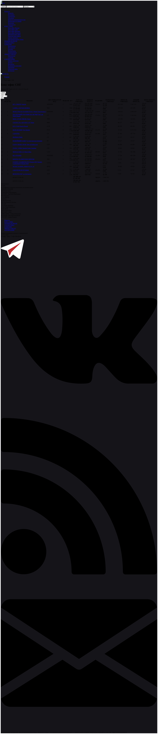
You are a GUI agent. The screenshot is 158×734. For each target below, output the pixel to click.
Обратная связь (13, 69)
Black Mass (28, 152)
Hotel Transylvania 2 (40, 111)
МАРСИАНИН (17, 130)
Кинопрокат (12, 46)
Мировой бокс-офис (14, 34)
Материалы (11, 56)
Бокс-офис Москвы (14, 31)
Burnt (29, 119)
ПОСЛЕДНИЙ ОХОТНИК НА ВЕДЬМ (25, 114)
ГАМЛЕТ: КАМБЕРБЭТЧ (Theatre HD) (25, 162)
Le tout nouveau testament (34, 141)
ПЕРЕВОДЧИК (17, 137)
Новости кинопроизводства (16, 19)
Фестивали (11, 47)
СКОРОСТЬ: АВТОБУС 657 (22, 122)
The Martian (26, 130)
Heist (32, 122)
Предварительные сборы (15, 39)
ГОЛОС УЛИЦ (17, 148)
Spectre (24, 104)
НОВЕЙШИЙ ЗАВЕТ (20, 141)
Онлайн (10, 49)
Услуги (10, 62)
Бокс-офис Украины (14, 33)
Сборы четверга (13, 38)
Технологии (12, 24)
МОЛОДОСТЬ (17, 174)
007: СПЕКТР (17, 104)
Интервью (11, 15)
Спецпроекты (12, 52)
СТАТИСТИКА (9, 43)
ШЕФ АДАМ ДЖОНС (20, 119)
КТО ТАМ (16, 126)
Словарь (10, 57)
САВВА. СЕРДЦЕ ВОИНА (21, 108)
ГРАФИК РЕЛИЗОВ (10, 41)
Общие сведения (13, 61)
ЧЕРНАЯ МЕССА (18, 152)
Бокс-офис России (13, 28)
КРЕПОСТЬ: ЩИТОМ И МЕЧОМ (23, 159)
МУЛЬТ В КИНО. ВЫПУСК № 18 (23, 166)
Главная (6, 77)
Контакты (11, 64)
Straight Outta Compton (29, 148)
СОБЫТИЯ (8, 44)
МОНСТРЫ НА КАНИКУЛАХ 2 (23, 111)
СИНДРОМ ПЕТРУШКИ (21, 170)
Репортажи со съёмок (14, 21)
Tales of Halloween (32, 144)
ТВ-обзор (11, 18)
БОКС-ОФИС (8, 26)
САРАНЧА (16, 133)
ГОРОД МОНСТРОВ (19, 144)
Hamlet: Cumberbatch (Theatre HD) (27, 162)
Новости (7, 11)
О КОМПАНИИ (9, 59)
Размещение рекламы (14, 66)
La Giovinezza (27, 174)
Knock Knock (24, 126)
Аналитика (11, 16)
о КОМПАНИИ (9, 230)
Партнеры (11, 67)
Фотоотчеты (12, 51)
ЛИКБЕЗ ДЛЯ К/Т (10, 54)
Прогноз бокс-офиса (14, 36)
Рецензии (11, 23)
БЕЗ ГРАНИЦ (17, 155)
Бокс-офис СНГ (13, 29)
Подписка (11, 70)
